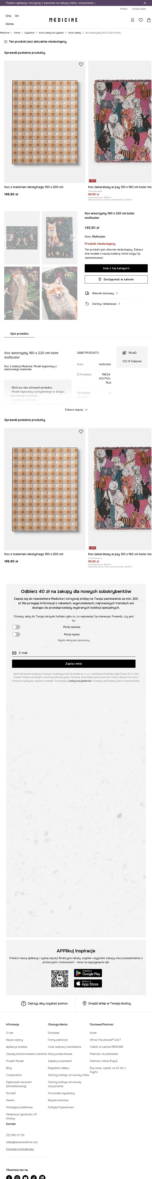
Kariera (10, 1100)
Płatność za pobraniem (104, 1054)
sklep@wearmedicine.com (22, 1142)
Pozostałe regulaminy (61, 1093)
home (10, 24)
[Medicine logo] (63, 20)
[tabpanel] (76, 375)
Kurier (93, 1032)
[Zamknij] (145, 3)
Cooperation (14, 1075)
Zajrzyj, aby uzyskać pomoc (48, 1003)
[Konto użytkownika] (132, 20)
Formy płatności (58, 1040)
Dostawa (53, 1032)
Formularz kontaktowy (20, 1149)
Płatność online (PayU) (104, 1061)
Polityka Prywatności (61, 1107)
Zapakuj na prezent (60, 1061)
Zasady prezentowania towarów (26, 1054)
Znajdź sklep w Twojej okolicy (109, 1003)
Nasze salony (14, 1040)
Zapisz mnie (73, 663)
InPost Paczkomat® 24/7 (105, 1040)
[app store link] (88, 984)
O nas (9, 1032)
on (17, 16)
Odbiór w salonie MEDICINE (106, 1047)
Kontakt (11, 1093)
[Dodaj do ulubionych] (81, 64)
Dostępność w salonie (119, 279)
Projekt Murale (15, 1061)
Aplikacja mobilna (16, 1047)
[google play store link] (88, 973)
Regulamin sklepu (58, 1068)
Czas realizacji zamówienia (64, 1047)
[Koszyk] (148, 20)
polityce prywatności (80, 680)
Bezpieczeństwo (58, 1100)
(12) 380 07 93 (15, 1135)
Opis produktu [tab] (19, 333)
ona (8, 16)
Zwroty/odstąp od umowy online (68, 1075)
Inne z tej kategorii (116, 268)
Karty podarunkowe (60, 1054)
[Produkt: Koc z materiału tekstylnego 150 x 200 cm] (44, 122)
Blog (9, 1068)
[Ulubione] (141, 20)
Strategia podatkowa (19, 1107)
